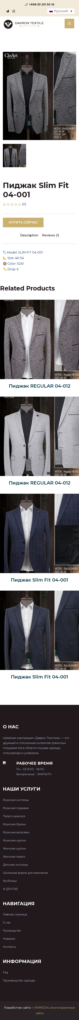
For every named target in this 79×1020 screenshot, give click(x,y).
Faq (5, 972)
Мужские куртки (14, 840)
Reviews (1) (50, 235)
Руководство (12, 930)
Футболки (10, 881)
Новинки (9, 938)
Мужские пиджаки (16, 808)
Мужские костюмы (16, 800)
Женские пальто (14, 856)
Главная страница (15, 914)
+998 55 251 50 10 (41, 4)
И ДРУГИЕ (10, 889)
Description (29, 235)
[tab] (14, 155)
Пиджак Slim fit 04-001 (39, 580)
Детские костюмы (15, 864)
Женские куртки (14, 848)
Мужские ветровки (16, 832)
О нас (7, 922)
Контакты (9, 947)
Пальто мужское (14, 816)
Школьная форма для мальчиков (25, 873)
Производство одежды (19, 980)
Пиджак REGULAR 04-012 (39, 386)
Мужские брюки (14, 824)
